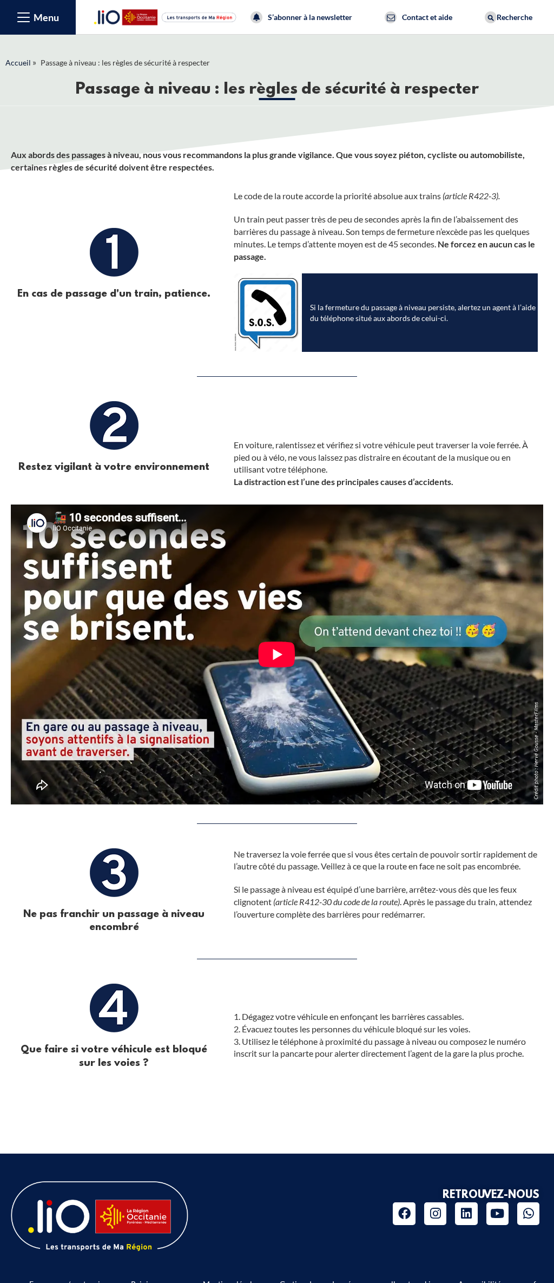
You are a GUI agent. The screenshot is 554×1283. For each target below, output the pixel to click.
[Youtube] (497, 1213)
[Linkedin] (466, 1213)
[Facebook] (404, 1213)
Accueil (18, 62)
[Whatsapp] (528, 1213)
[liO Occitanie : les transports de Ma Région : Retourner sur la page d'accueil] (165, 16)
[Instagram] (435, 1213)
